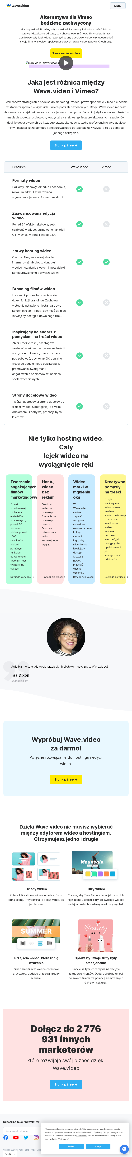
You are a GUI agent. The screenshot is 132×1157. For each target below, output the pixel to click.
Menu (117, 5)
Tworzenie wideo (66, 53)
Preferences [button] (63, 1139)
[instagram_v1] (36, 1139)
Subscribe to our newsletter (21, 1122)
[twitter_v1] (26, 1139)
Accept (98, 1146)
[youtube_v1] (16, 1139)
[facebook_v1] (5, 1139)
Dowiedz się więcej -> (18, 577)
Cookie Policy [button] (81, 1136)
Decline (71, 1146)
